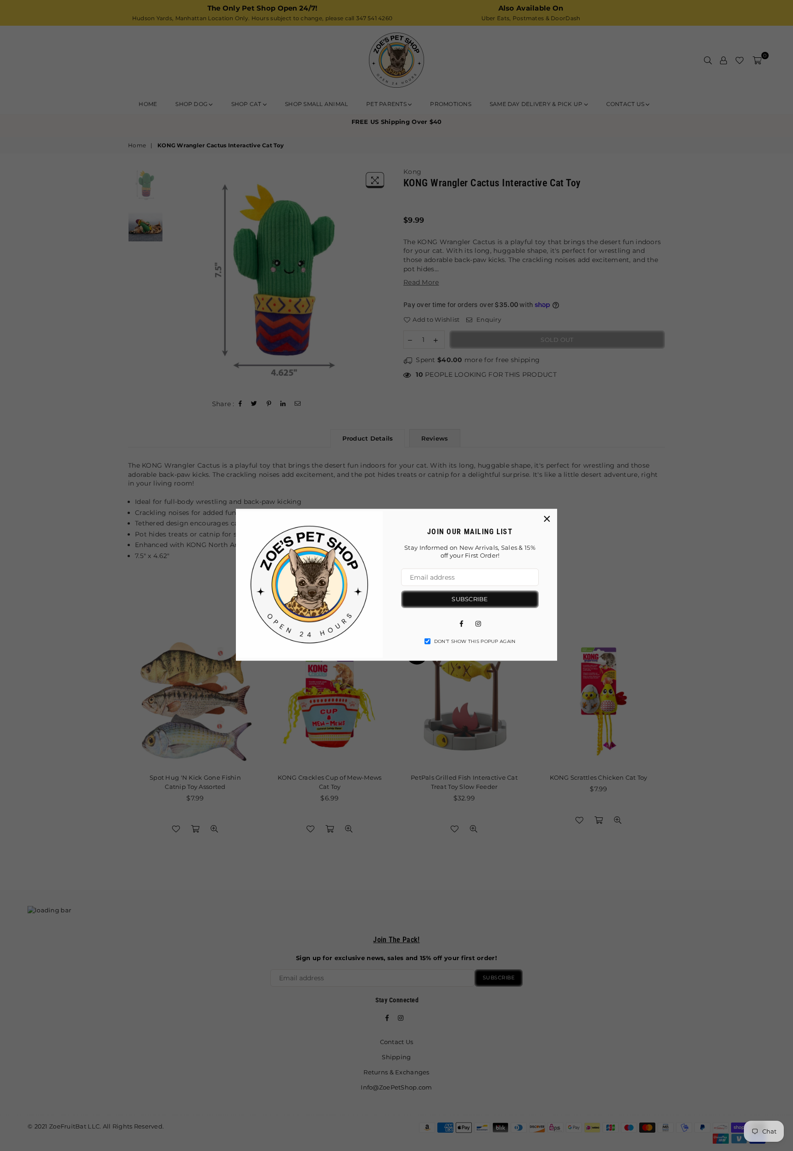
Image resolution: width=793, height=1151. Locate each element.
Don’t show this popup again (475, 641)
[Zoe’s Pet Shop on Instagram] (478, 623)
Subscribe (470, 599)
